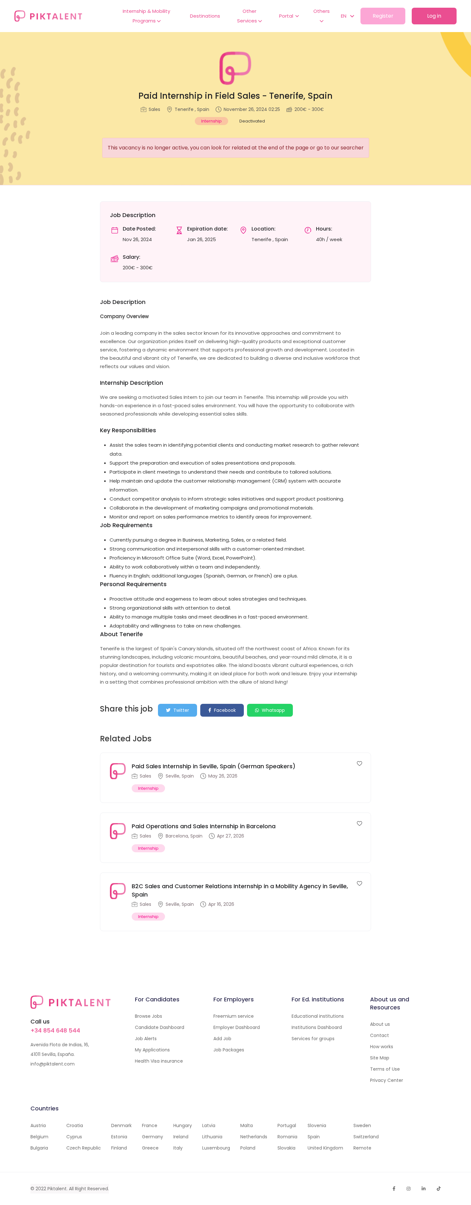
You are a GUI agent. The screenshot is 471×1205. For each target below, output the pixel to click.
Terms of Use (385, 1069)
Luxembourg (216, 1148)
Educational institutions (318, 1016)
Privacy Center (386, 1080)
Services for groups (313, 1038)
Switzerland (366, 1136)
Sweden (362, 1125)
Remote (362, 1148)
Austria (38, 1125)
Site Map (379, 1058)
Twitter (180, 710)
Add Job (222, 1038)
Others (321, 11)
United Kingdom (325, 1148)
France (149, 1125)
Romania (287, 1136)
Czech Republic (83, 1148)
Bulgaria (39, 1148)
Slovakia (286, 1148)
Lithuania (212, 1136)
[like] (359, 763)
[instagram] (408, 1188)
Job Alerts (146, 1038)
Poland (247, 1148)
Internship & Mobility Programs (146, 16)
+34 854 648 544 (55, 1030)
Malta (246, 1125)
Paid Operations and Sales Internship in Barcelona (204, 826)
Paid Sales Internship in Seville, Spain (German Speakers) (213, 766)
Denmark (121, 1125)
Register (383, 16)
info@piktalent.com (52, 1064)
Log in (434, 16)
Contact (379, 1035)
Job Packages (228, 1050)
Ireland (180, 1136)
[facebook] (393, 1188)
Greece (150, 1148)
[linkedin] (424, 1188)
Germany (152, 1136)
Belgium (39, 1136)
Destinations (205, 16)
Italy (178, 1148)
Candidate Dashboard (159, 1027)
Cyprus (74, 1136)
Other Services (247, 16)
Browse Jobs (148, 1016)
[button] (344, 16)
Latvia (208, 1125)
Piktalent (57, 1188)
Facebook (224, 710)
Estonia (119, 1136)
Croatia (74, 1125)
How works (381, 1046)
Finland (119, 1148)
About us (380, 1024)
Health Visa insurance (159, 1061)
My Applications (152, 1050)
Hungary (182, 1125)
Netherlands (253, 1136)
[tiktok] (439, 1188)
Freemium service (233, 1016)
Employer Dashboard (236, 1027)
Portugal (286, 1125)
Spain (314, 1136)
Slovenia (317, 1125)
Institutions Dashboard (317, 1027)
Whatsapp (272, 710)
